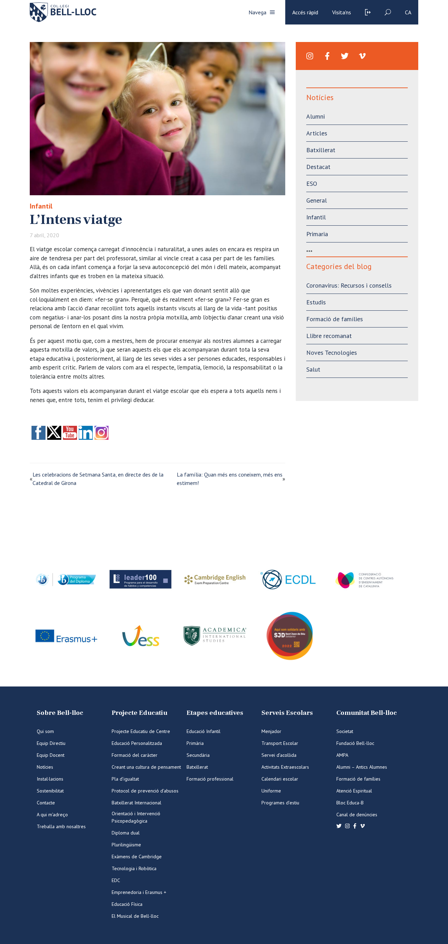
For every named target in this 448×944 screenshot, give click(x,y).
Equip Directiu (51, 743)
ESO (311, 183)
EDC (116, 880)
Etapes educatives (215, 713)
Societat (344, 731)
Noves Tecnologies (331, 352)
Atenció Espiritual (354, 791)
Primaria (317, 234)
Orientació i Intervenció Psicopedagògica (136, 817)
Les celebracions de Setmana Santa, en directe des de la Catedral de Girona (98, 478)
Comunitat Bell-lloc (366, 713)
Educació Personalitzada (137, 743)
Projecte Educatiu (139, 713)
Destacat (318, 167)
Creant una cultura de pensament (146, 767)
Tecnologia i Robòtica (134, 868)
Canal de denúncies (356, 814)
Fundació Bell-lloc (355, 743)
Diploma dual (126, 833)
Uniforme (271, 791)
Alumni (315, 116)
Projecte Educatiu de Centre (141, 731)
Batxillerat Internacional (136, 802)
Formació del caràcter (135, 755)
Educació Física (127, 904)
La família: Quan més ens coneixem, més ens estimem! (229, 478)
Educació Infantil (203, 731)
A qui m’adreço (52, 814)
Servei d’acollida (278, 755)
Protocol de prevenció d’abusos (145, 791)
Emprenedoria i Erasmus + (139, 892)
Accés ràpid (305, 12)
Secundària (198, 755)
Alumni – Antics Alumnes (361, 767)
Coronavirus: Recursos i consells (349, 285)
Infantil (41, 206)
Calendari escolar (279, 779)
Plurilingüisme (126, 844)
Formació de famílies (334, 319)
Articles (316, 133)
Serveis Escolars (287, 713)
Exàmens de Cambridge (137, 856)
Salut (313, 369)
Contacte (46, 802)
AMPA (342, 755)
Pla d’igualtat (125, 779)
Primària (195, 743)
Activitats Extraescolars (285, 767)
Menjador (271, 731)
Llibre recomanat (329, 336)
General (316, 200)
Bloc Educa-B (350, 802)
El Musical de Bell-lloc (135, 916)
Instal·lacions (50, 779)
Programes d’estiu (280, 802)
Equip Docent (50, 755)
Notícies (45, 767)
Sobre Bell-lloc (60, 713)
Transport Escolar (279, 743)
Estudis (316, 302)
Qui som (45, 731)
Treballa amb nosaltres (61, 826)
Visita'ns (341, 12)
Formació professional (210, 779)
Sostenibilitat (50, 791)
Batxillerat (320, 150)
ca (408, 12)
